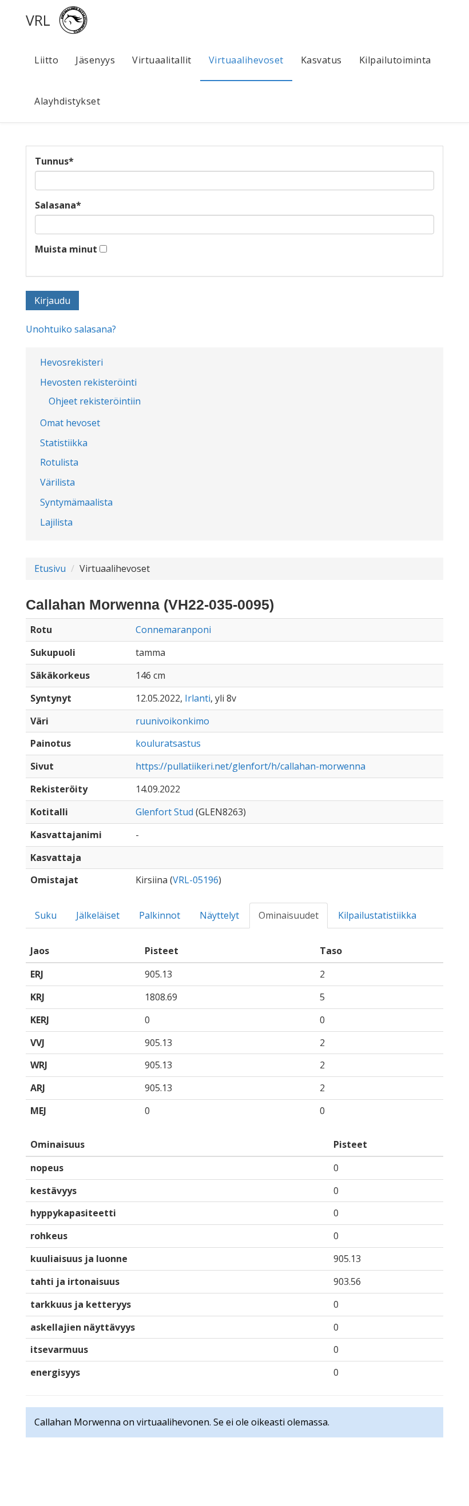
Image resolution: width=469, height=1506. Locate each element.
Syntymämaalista (76, 502)
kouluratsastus (168, 743)
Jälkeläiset (98, 915)
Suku (46, 915)
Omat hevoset (70, 422)
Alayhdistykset (67, 101)
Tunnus (54, 161)
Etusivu (50, 568)
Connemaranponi (173, 629)
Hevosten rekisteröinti (88, 382)
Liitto (46, 60)
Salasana (58, 205)
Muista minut (66, 249)
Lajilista (56, 522)
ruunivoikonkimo (172, 721)
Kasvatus (321, 60)
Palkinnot (159, 915)
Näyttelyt (219, 915)
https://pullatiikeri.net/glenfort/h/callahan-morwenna (250, 766)
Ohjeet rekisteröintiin (95, 401)
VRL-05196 (195, 880)
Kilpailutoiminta (395, 60)
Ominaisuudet (289, 915)
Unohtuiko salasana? (71, 329)
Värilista (57, 482)
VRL (38, 20)
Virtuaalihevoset (246, 60)
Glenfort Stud (164, 812)
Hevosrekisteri (71, 362)
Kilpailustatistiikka (377, 915)
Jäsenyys (95, 60)
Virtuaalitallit (162, 60)
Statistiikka (64, 442)
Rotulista (59, 462)
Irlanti (197, 698)
